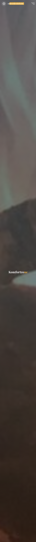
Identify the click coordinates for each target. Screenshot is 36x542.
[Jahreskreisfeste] (3, 3)
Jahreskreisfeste (15, 3)
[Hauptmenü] (33, 4)
